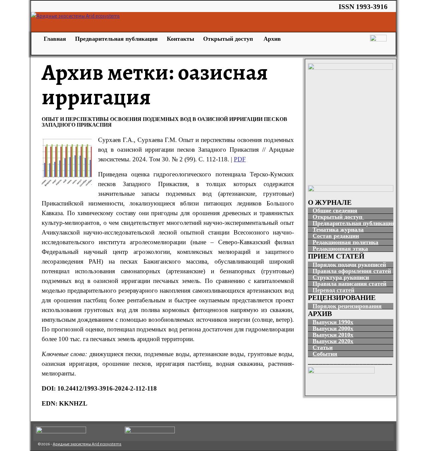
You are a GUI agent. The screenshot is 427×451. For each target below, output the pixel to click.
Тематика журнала (338, 229)
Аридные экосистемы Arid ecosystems (87, 444)
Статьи (323, 347)
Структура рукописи (341, 277)
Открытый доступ (229, 38)
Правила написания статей (349, 283)
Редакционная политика (345, 242)
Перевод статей (333, 290)
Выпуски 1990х (333, 322)
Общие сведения (335, 210)
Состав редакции (336, 236)
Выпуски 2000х (333, 328)
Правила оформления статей (352, 271)
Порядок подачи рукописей (349, 264)
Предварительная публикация (116, 38)
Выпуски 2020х (333, 341)
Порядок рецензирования (347, 306)
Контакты (180, 38)
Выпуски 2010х (333, 334)
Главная (54, 38)
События (325, 353)
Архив (272, 38)
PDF (240, 159)
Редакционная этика (340, 248)
